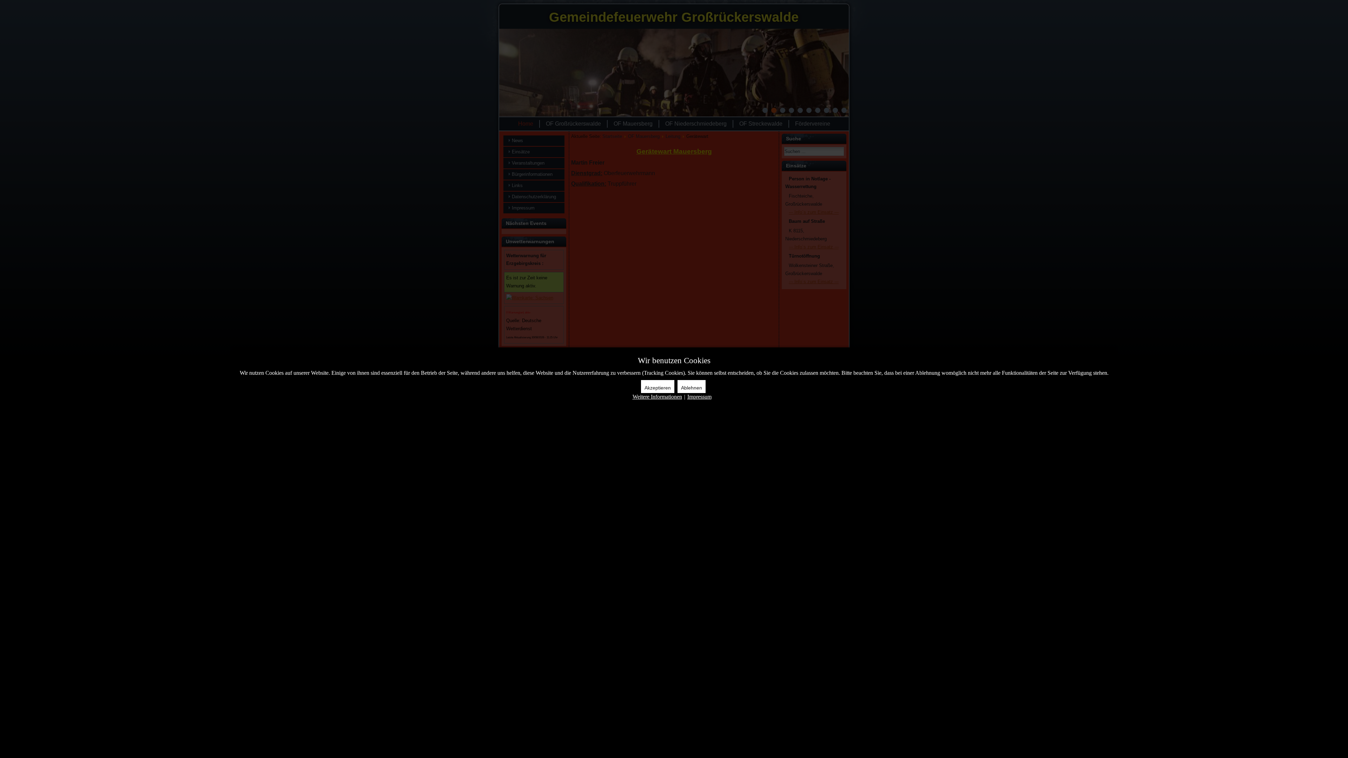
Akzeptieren (658, 388)
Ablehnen (691, 388)
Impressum (699, 397)
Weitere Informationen (657, 397)
